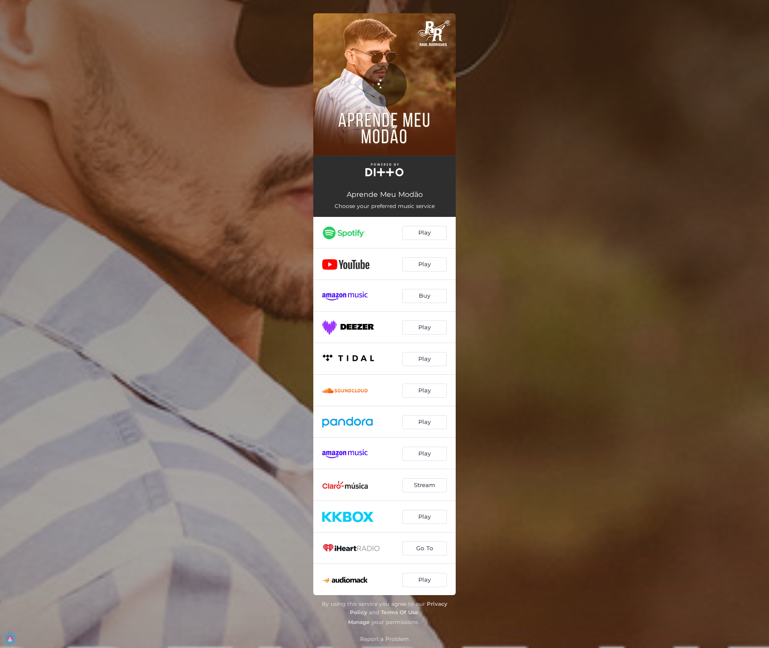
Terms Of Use (399, 612)
